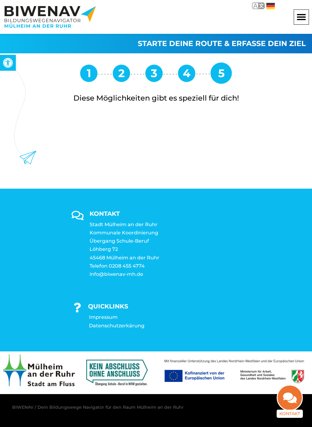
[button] (301, 17)
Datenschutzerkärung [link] (116, 326)
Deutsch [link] (266, 5)
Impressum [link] (103, 317)
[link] (8, 63)
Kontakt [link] (289, 413)
